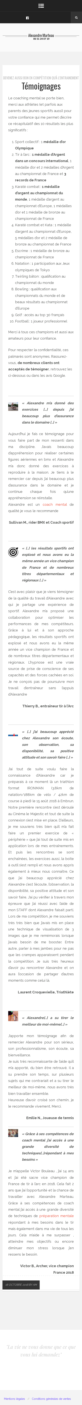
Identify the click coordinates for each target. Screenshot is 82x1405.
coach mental (55, 504)
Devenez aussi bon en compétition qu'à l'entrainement (41, 77)
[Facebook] (27, 17)
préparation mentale (56, 1216)
